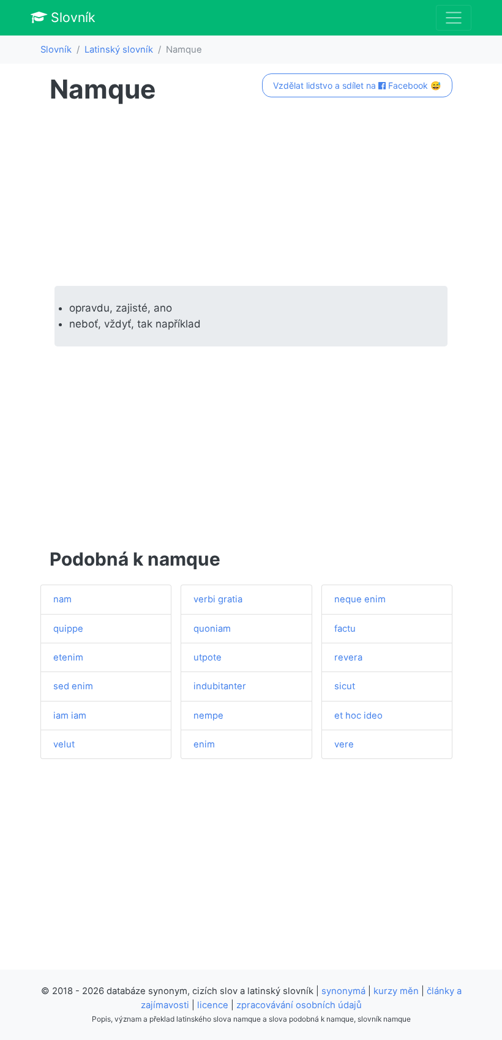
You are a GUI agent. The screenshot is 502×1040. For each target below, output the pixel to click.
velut (64, 744)
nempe (208, 715)
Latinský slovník (118, 49)
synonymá (343, 991)
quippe (68, 628)
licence (212, 1005)
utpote (207, 657)
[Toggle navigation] (453, 18)
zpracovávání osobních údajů (299, 1005)
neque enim (360, 599)
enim (204, 744)
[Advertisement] (251, 195)
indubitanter (219, 686)
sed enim (73, 686)
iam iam (69, 715)
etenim (68, 657)
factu (345, 628)
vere (344, 744)
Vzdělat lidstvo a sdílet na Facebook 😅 (357, 85)
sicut (344, 686)
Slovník (71, 17)
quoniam (212, 628)
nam (62, 599)
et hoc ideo (358, 715)
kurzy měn (396, 991)
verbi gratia (217, 599)
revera (348, 657)
